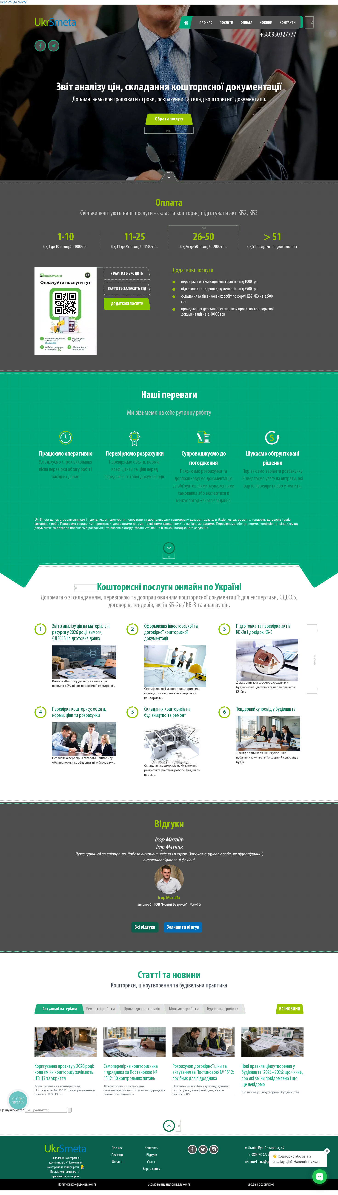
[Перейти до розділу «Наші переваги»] (169, 177)
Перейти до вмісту (13, 2)
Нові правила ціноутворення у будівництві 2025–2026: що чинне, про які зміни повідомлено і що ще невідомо (272, 1075)
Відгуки (151, 1155)
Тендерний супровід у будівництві (266, 709)
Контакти (287, 23)
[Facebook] (40, 45)
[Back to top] (169, 1126)
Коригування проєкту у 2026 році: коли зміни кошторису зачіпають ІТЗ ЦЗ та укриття (64, 1072)
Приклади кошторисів (142, 1009)
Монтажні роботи (184, 1009)
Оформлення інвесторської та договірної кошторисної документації (171, 633)
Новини (266, 23)
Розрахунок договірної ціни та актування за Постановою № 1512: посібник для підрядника (203, 1072)
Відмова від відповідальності (169, 1184)
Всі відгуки (145, 927)
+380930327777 (277, 34)
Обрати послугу (169, 119)
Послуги (226, 23)
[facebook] (192, 1149)
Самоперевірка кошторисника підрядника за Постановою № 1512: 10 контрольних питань (130, 1072)
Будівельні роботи (222, 1009)
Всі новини (289, 1009)
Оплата (246, 23)
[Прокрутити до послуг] (169, 548)
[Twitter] (53, 45)
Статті (151, 1162)
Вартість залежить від (127, 289)
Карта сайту (151, 1169)
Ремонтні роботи (100, 1009)
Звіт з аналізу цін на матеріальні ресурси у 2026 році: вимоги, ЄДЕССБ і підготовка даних (80, 633)
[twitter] (203, 1149)
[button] (18, 1100)
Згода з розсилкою (261, 1184)
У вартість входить (127, 274)
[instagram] (213, 1149)
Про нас (205, 23)
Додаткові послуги (127, 304)
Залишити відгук (183, 927)
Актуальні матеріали (60, 1009)
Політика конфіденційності (77, 1184)
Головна (189, 23)
